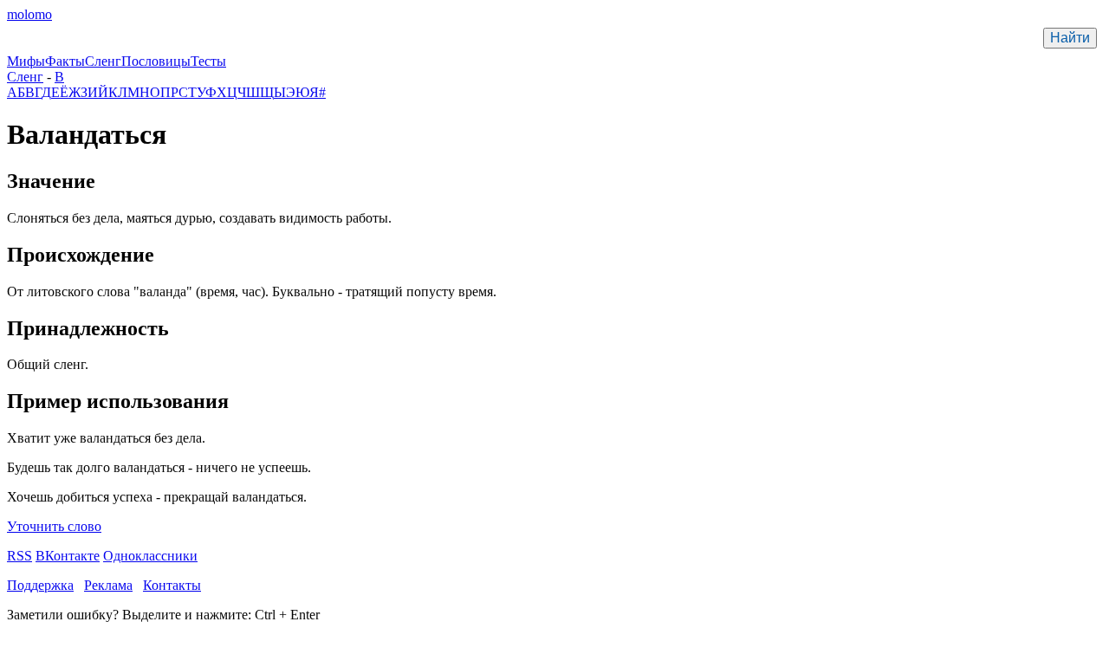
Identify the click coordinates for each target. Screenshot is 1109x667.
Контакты (172, 585)
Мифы (26, 61)
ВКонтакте (68, 555)
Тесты (208, 61)
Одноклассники (150, 555)
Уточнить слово (54, 526)
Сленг (103, 61)
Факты (65, 61)
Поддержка (40, 585)
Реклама (108, 585)
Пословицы (156, 61)
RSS (19, 555)
